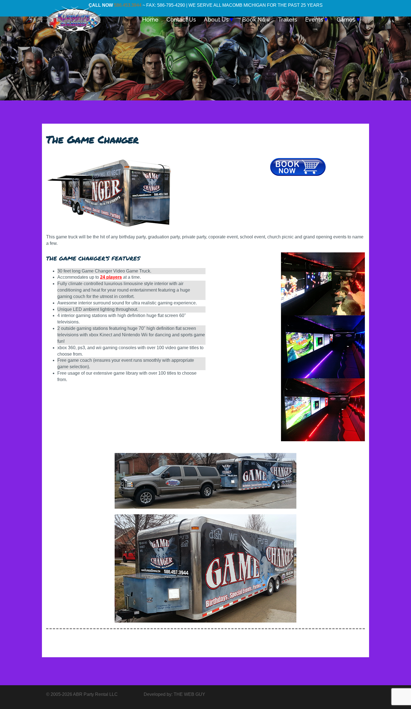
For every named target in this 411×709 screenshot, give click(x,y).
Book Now (256, 19)
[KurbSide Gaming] (73, 19)
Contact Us (181, 19)
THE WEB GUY (189, 694)
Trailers (287, 19)
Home (150, 19)
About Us (219, 19)
